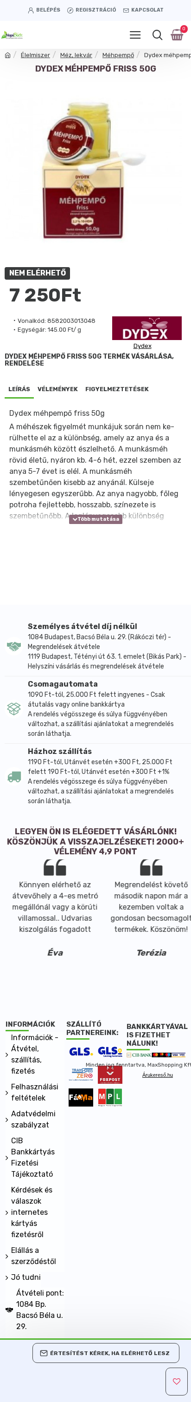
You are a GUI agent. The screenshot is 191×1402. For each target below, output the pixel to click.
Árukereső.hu (157, 1075)
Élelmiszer (35, 55)
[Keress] (157, 35)
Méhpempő (118, 55)
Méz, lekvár (76, 55)
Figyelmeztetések (117, 389)
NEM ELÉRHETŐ (37, 273)
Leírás (19, 389)
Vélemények (58, 389)
